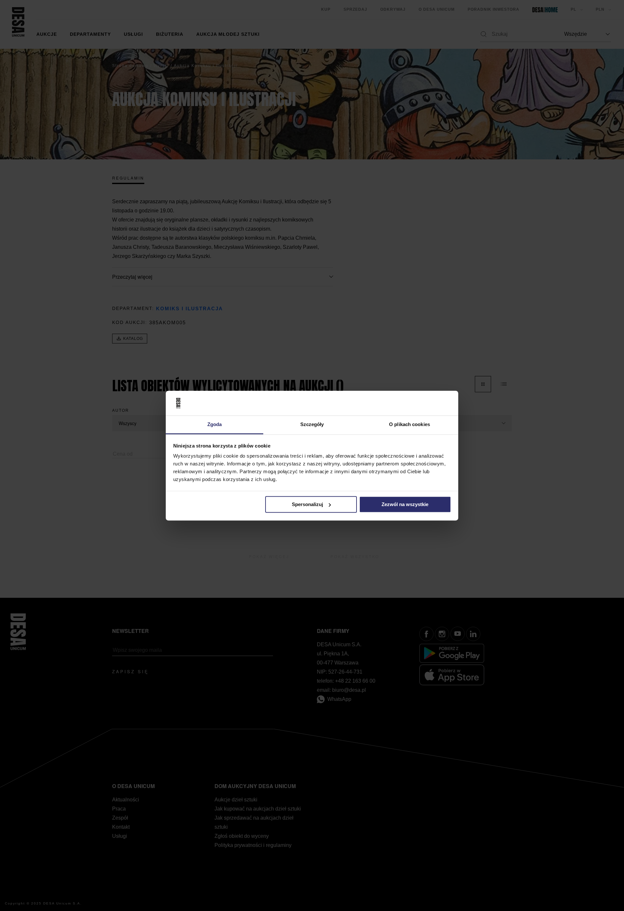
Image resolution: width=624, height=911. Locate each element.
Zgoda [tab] (214, 424)
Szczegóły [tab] (312, 424)
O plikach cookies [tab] (409, 424)
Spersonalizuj (307, 504)
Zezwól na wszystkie (405, 504)
